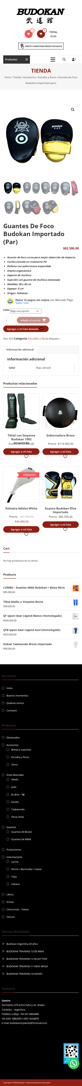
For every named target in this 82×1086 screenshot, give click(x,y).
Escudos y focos (47, 77)
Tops (14, 876)
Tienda (17, 77)
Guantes (11, 827)
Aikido (14, 779)
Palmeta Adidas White (21, 508)
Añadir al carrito (30, 320)
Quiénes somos (15, 703)
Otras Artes (17, 817)
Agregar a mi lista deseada (23, 329)
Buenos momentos (17, 695)
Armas (10, 902)
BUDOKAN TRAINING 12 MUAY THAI (26, 959)
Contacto (11, 710)
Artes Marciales (15, 775)
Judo (13, 787)
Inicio (8, 77)
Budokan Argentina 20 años (22, 944)
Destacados (13, 737)
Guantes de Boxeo (21, 831)
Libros (10, 894)
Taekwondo (18, 809)
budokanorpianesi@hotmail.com (28, 1023)
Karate (15, 802)
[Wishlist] (28, 34)
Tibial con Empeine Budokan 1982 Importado (21, 439)
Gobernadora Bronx (60, 435)
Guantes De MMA (21, 839)
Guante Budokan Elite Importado (60, 510)
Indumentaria (14, 857)
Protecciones (13, 849)
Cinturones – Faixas (17, 909)
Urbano (15, 884)
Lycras (14, 861)
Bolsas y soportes (21, 749)
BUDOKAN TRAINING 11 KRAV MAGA (27, 966)
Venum (10, 917)
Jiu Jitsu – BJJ (17, 794)
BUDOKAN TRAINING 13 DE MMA (25, 951)
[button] (72, 109)
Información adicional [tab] (20, 349)
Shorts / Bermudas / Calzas (26, 869)
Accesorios (29, 77)
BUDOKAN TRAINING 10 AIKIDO (24, 973)
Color (6, 310)
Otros (14, 764)
